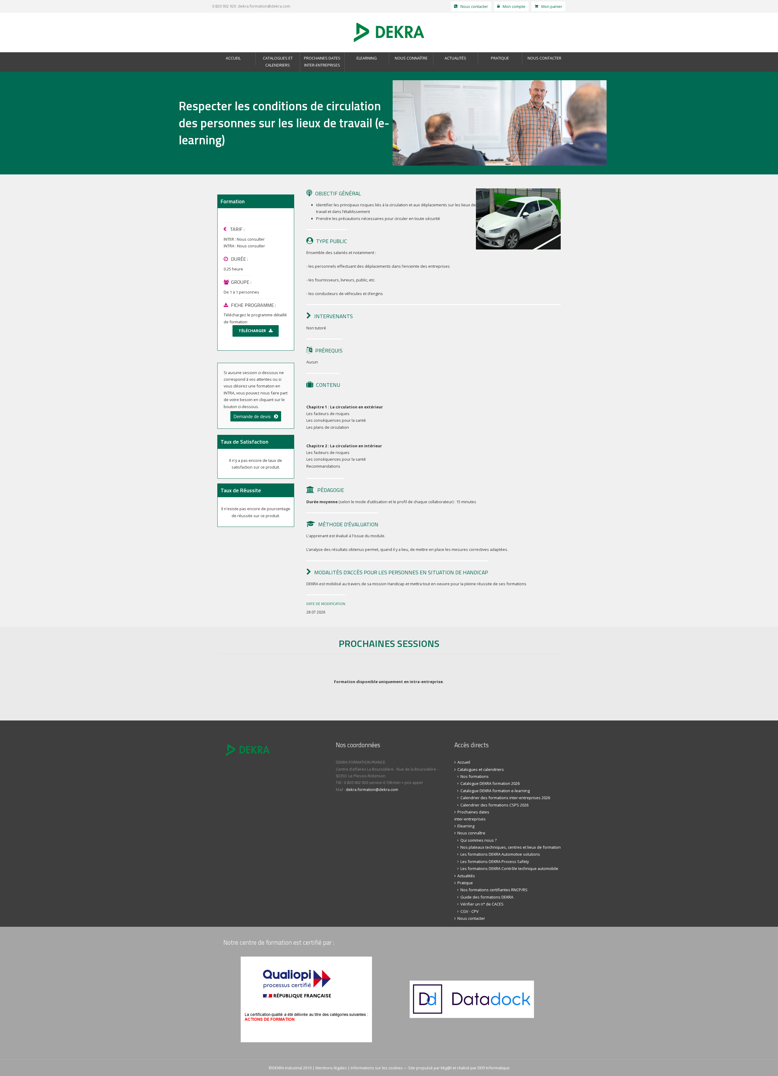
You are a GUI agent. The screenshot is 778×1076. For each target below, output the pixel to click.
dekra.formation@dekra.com (264, 6)
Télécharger (252, 330)
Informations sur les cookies (377, 1068)
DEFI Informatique (493, 1068)
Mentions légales (331, 1068)
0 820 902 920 (223, 6)
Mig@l (446, 1068)
